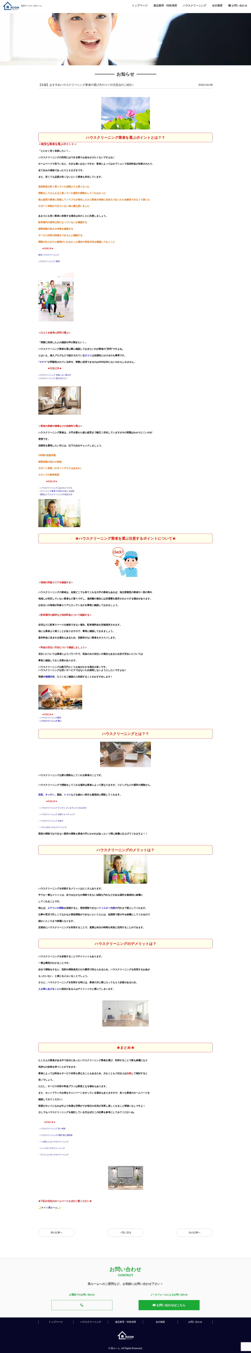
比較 (129, 1073)
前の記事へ (56, 1232)
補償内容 (50, 676)
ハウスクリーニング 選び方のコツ (52, 378)
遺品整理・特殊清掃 (165, 5)
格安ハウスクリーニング (48, 255)
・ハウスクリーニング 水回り (50, 821)
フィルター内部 (107, 908)
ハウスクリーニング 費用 (49, 261)
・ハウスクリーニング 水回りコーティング (56, 814)
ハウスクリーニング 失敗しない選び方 (54, 375)
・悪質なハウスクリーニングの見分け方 (55, 494)
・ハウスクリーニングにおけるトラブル (55, 488)
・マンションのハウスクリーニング (53, 1154)
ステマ (43, 362)
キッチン (50, 794)
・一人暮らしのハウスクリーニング (53, 1142)
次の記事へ (194, 1232)
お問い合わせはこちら (170, 1305)
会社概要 (217, 5)
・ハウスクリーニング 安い (50, 721)
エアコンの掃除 (56, 908)
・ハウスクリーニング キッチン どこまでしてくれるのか (62, 808)
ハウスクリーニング (194, 5)
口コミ (88, 355)
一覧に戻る (125, 1232)
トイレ (67, 794)
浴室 (40, 794)
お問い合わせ (239, 5)
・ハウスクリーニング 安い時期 (51, 1129)
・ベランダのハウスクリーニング (52, 827)
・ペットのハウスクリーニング (51, 1148)
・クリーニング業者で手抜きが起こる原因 (56, 491)
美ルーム (115, 1348)
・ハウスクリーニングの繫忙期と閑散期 (55, 1135)
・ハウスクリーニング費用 (49, 718)
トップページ (140, 5)
